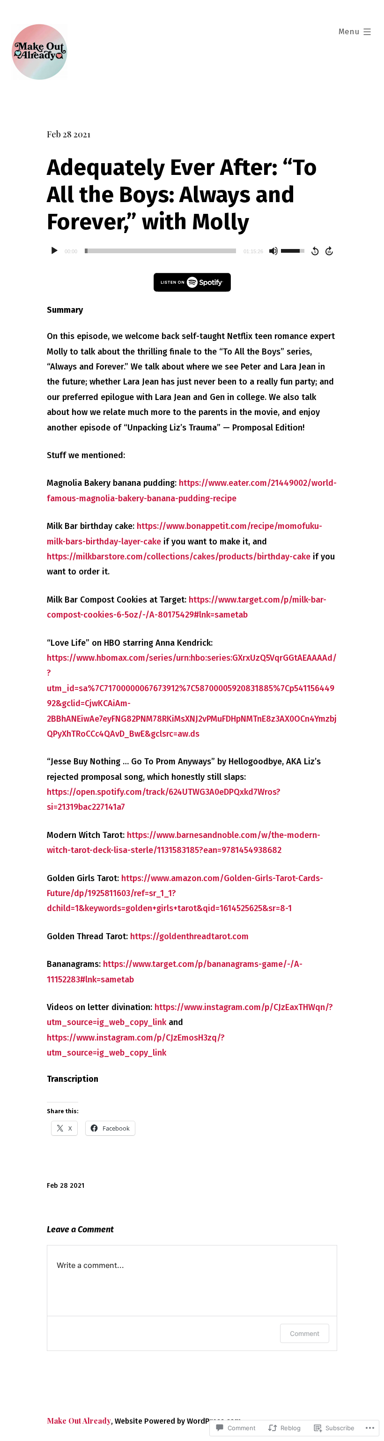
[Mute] (273, 251)
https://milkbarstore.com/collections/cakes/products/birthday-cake (178, 556)
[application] (192, 250)
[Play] (54, 251)
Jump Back (314, 251)
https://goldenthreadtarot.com (189, 936)
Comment (304, 1333)
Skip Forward (329, 251)
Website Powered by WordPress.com (178, 1421)
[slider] (160, 251)
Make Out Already (79, 1421)
